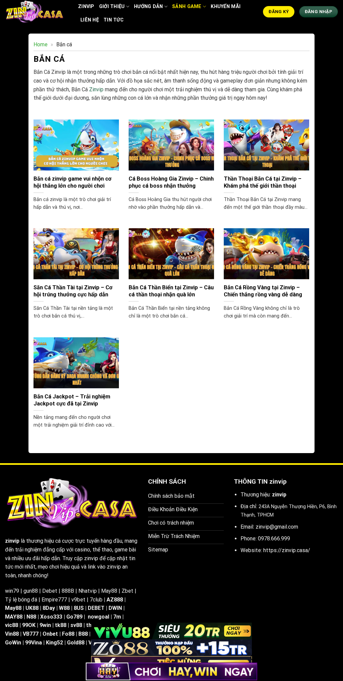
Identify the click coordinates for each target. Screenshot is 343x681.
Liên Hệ (89, 20)
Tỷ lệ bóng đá (21, 599)
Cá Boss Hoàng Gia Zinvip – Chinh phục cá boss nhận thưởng (171, 182)
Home (40, 44)
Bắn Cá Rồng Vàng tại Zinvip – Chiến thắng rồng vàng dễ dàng (263, 291)
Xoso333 (51, 617)
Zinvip (96, 89)
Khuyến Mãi (226, 6)
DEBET (96, 608)
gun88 (30, 591)
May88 (109, 591)
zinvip (86, 6)
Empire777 (54, 599)
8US (79, 608)
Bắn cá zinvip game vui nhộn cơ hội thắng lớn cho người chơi (72, 182)
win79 (12, 591)
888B (68, 591)
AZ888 (115, 599)
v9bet (78, 599)
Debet (49, 591)
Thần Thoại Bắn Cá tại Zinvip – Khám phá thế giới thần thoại (262, 182)
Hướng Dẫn (148, 6)
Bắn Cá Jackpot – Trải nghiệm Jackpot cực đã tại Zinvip (71, 400)
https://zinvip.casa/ (286, 550)
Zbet (127, 591)
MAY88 (13, 617)
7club (96, 599)
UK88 (32, 608)
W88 (64, 608)
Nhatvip (87, 591)
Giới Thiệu (112, 6)
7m (117, 617)
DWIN (115, 608)
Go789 (74, 617)
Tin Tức (114, 20)
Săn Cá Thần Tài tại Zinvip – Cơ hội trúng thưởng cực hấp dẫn (73, 291)
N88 (31, 617)
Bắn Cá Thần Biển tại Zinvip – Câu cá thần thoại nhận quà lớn (171, 291)
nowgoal (98, 617)
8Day (49, 608)
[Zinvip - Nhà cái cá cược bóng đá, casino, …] (36, 11)
